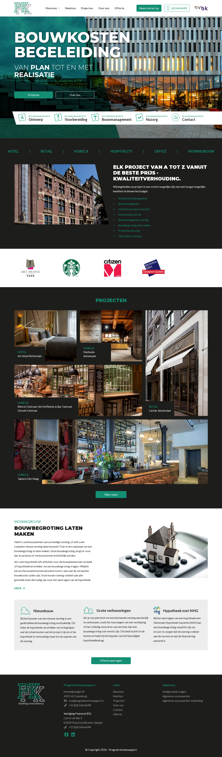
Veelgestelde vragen (174, 691)
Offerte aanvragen (111, 660)
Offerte (119, 8)
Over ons (103, 8)
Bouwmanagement (129, 203)
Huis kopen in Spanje (130, 236)
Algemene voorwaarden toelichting (183, 700)
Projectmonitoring (129, 230)
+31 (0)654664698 (80, 705)
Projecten (87, 8)
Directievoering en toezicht (134, 209)
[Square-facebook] (66, 734)
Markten (70, 8)
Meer (17, 588)
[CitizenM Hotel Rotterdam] (112, 268)
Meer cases (111, 494)
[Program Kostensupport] (23, 8)
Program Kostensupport (123, 749)
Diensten (51, 8)
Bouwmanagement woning (133, 219)
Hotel (13, 151)
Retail (46, 151)
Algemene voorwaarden (176, 696)
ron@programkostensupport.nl (86, 700)
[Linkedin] (73, 734)
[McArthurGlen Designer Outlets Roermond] (153, 268)
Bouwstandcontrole (129, 214)
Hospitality (121, 151)
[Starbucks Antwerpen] (71, 268)
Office (160, 151)
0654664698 (179, 8)
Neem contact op (149, 8)
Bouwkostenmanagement (132, 198)
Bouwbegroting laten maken (134, 225)
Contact (118, 709)
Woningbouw (201, 151)
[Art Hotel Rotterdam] (30, 268)
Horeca (81, 151)
